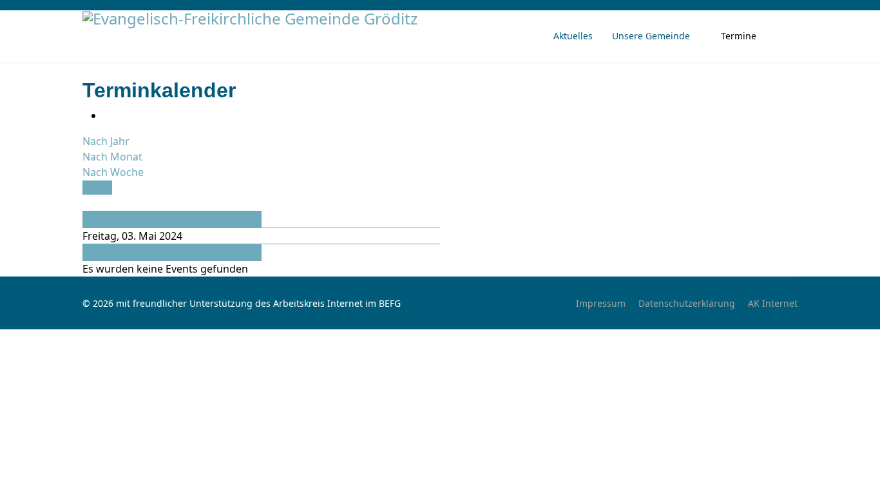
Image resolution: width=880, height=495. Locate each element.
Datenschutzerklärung (686, 303)
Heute (97, 187)
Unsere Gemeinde (651, 36)
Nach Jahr (105, 141)
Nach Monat (112, 157)
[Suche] (86, 203)
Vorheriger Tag (120, 219)
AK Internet (773, 303)
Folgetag (104, 253)
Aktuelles (573, 36)
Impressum (601, 303)
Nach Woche (113, 172)
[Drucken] (107, 115)
